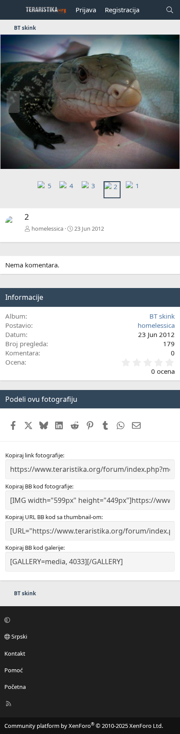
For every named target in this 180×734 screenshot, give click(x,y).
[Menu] (11, 10)
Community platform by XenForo (83, 726)
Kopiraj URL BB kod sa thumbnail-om (53, 517)
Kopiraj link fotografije (34, 455)
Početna (15, 687)
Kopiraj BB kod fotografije (38, 486)
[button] (88, 619)
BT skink (162, 316)
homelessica (47, 228)
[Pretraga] (169, 10)
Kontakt (14, 653)
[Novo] (152, 10)
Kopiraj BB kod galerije (34, 547)
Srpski (18, 636)
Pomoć (13, 670)
